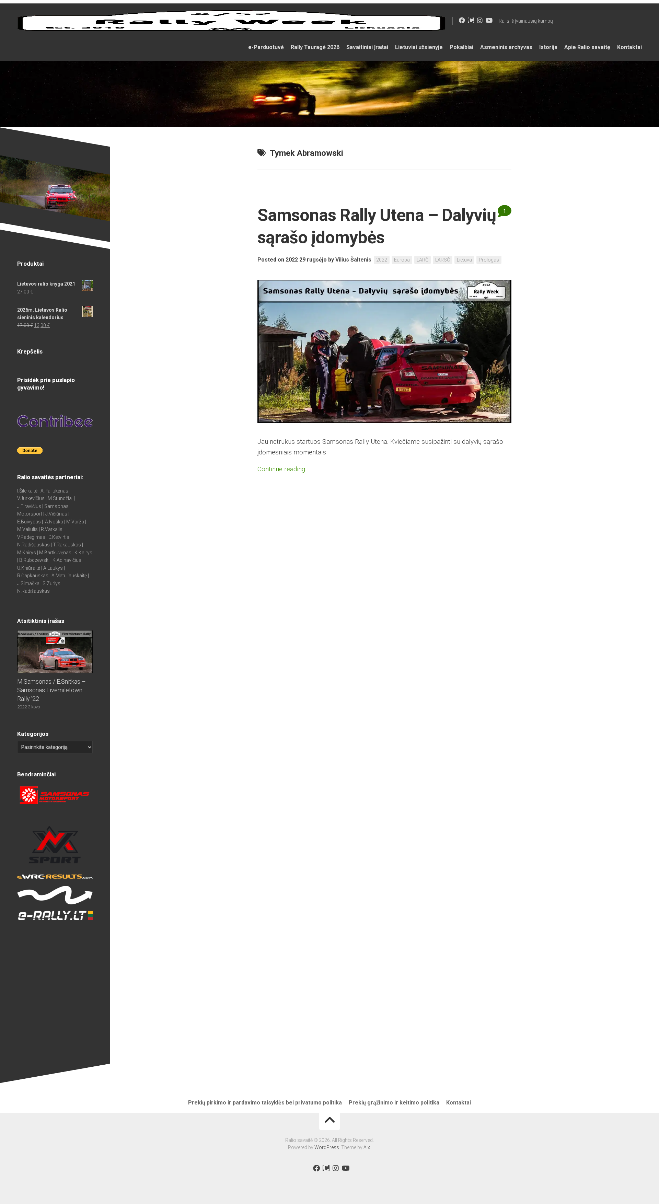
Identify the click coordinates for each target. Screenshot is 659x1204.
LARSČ (442, 260)
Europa (402, 260)
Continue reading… (283, 469)
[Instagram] (480, 20)
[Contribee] (471, 20)
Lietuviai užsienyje (419, 47)
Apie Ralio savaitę (587, 47)
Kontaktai (629, 47)
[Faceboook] (462, 20)
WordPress (326, 1147)
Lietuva (464, 260)
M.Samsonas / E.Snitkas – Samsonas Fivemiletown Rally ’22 (51, 690)
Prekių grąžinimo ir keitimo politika (394, 1102)
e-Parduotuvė (266, 47)
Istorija (548, 47)
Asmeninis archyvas (506, 47)
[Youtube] (489, 20)
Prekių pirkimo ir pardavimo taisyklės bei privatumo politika (265, 1102)
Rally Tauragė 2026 (315, 47)
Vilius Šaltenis (353, 259)
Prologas (489, 260)
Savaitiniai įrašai (367, 47)
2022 (381, 260)
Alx (366, 1147)
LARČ (422, 260)
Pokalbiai (461, 47)
